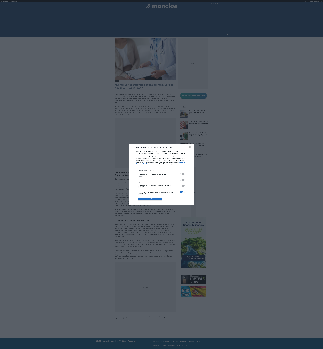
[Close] (190, 147)
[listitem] (161, 170)
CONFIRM (150, 199)
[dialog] (161, 174)
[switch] (182, 174)
